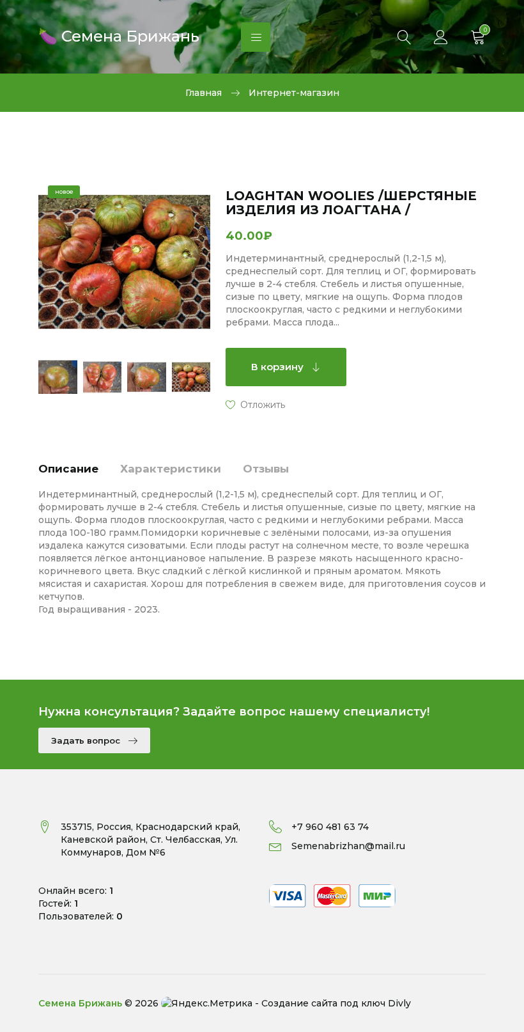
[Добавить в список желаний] (255, 404)
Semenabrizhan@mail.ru (348, 846)
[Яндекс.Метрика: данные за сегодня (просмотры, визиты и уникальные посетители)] (206, 1003)
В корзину (278, 367)
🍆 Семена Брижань (118, 35)
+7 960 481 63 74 (330, 827)
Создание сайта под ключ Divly (336, 1003)
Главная (203, 92)
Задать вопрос (87, 740)
